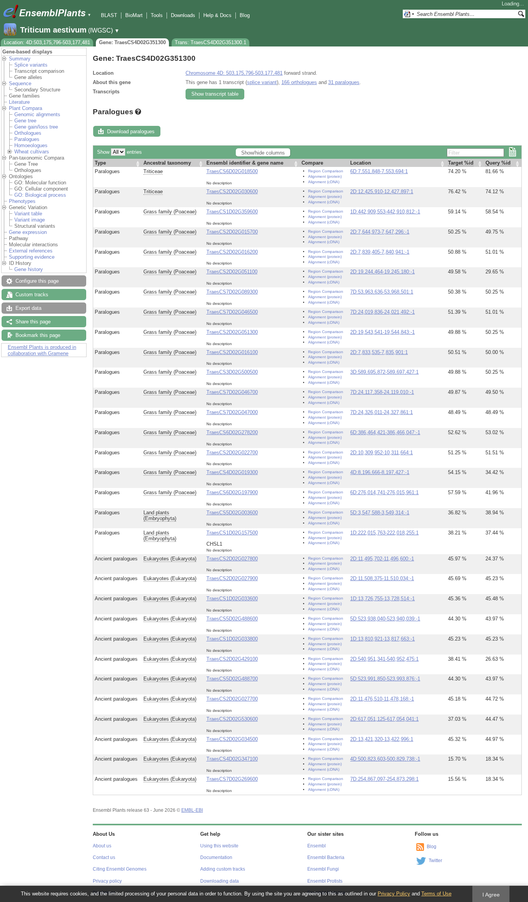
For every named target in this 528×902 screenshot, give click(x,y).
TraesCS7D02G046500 (232, 312)
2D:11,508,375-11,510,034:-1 (382, 578)
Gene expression (28, 232)
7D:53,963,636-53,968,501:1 (381, 292)
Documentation (216, 857)
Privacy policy (107, 881)
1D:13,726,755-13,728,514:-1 (382, 598)
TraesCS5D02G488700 (232, 679)
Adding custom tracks (222, 869)
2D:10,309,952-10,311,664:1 (381, 452)
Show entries (119, 152)
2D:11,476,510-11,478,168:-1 (382, 699)
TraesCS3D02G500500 (232, 372)
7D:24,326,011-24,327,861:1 (381, 412)
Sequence (20, 83)
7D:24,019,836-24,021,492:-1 (382, 312)
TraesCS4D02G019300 (232, 472)
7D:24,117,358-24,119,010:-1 (382, 392)
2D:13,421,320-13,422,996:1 (381, 739)
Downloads (183, 15)
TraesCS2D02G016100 (232, 352)
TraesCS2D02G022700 (232, 452)
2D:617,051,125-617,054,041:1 (384, 719)
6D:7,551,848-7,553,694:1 (379, 171)
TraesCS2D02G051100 (231, 272)
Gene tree (25, 121)
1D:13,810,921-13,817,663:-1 (382, 639)
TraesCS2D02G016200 (232, 252)
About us (102, 846)
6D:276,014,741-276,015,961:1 (384, 492)
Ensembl (316, 846)
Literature (19, 102)
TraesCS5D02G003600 (232, 512)
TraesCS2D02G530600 (232, 719)
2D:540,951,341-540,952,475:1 (384, 659)
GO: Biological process (40, 195)
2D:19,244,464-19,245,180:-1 (382, 272)
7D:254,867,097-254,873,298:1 (384, 779)
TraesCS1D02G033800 (232, 639)
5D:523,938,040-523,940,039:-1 (385, 619)
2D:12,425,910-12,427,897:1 (381, 191)
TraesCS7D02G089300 (232, 292)
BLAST (109, 15)
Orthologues (27, 133)
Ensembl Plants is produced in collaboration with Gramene (42, 350)
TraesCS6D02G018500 (232, 171)
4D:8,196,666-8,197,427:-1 (379, 472)
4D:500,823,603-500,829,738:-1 (385, 759)
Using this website (219, 846)
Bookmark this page (37, 335)
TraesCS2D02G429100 (232, 659)
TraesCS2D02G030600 (232, 191)
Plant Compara (25, 108)
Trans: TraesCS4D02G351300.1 (210, 42)
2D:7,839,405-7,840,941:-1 (379, 252)
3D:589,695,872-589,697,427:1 (384, 372)
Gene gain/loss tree (36, 127)
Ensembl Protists (324, 881)
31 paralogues (343, 82)
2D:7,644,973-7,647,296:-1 (379, 232)
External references (31, 251)
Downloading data (219, 881)
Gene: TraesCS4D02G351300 (132, 42)
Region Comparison (325, 171)
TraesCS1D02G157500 (232, 533)
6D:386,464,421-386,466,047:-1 (385, 432)
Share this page (33, 322)
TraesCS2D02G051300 (232, 332)
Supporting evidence (32, 257)
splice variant (262, 82)
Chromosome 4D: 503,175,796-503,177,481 (234, 73)
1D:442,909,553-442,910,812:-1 (385, 212)
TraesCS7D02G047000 (232, 412)
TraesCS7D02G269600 (232, 779)
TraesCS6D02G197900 (232, 492)
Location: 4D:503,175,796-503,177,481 (47, 42)
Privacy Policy (394, 894)
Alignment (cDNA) (323, 182)
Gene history (28, 269)
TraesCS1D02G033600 (232, 598)
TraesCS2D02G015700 (232, 232)
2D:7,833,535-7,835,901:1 (379, 352)
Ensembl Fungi (323, 869)
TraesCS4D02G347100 (232, 759)
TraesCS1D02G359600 (232, 212)
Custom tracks (31, 294)
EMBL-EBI (192, 810)
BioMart (134, 15)
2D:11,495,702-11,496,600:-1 (382, 559)
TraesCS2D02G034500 (232, 739)
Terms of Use (436, 894)
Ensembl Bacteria (325, 857)
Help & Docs (217, 15)
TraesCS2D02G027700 (232, 699)
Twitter (435, 860)
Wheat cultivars (31, 152)
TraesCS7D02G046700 (232, 392)
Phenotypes (22, 201)
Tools (157, 15)
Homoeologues (31, 145)
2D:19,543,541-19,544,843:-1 (382, 332)
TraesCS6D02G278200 (232, 432)
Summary (20, 59)
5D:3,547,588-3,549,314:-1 (379, 512)
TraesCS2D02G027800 (232, 559)
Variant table (28, 213)
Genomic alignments (37, 114)
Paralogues (26, 139)
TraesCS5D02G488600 (232, 619)
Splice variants (31, 65)
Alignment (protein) (325, 176)
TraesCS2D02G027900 (232, 578)
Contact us (104, 857)
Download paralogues (131, 131)
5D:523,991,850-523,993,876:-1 (385, 679)
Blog (245, 15)
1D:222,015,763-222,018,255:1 (384, 533)
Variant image (29, 220)
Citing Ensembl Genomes (119, 869)
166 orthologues (299, 82)
